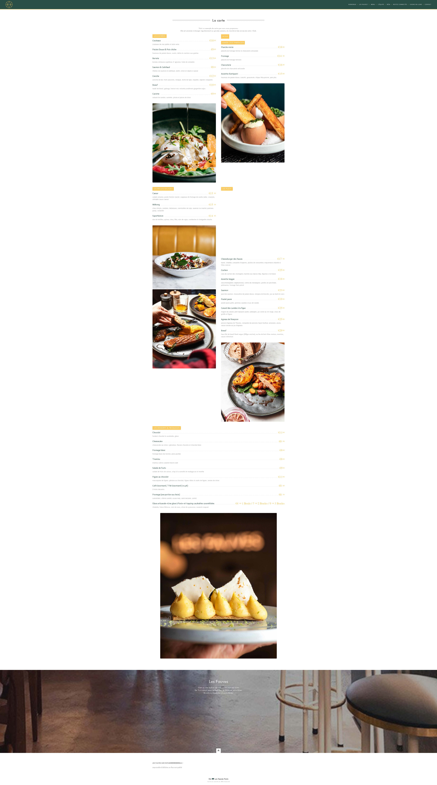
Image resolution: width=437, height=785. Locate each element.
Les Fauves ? (363, 4)
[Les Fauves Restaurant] (9, 4)
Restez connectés (400, 4)
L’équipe (381, 4)
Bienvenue (352, 4)
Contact (428, 4)
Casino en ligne (416, 4)
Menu (373, 4)
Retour (225, 36)
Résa (388, 4)
